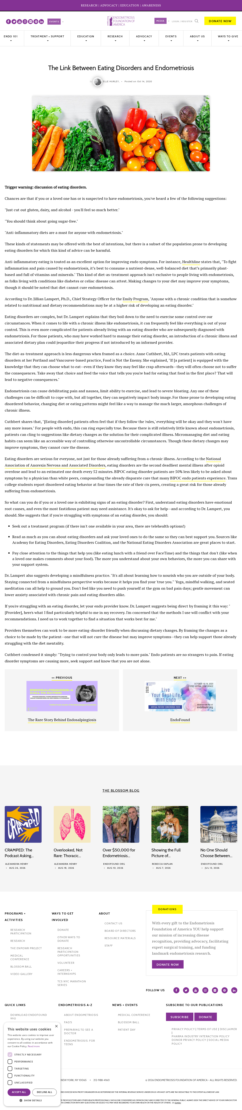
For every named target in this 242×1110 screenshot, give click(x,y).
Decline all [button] (44, 1092)
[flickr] (30, 21)
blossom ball (21, 966)
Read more (34, 1046)
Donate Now (220, 21)
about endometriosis (81, 1015)
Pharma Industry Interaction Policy (201, 1036)
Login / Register (182, 21)
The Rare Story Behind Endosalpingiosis (62, 719)
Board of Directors (120, 931)
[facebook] (8, 21)
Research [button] (115, 36)
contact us (114, 923)
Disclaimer (228, 1029)
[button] (32, 1100)
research (17, 941)
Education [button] (85, 36)
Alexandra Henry (16, 863)
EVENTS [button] (171, 36)
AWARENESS (151, 5)
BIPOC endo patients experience (198, 478)
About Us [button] (197, 36)
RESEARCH (89, 5)
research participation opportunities (68, 952)
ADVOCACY (109, 5)
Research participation (20, 931)
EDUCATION (129, 5)
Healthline (191, 261)
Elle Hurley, (111, 81)
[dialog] (32, 1064)
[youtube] (19, 21)
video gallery (21, 974)
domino (178, 1103)
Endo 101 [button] (10, 36)
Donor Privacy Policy (189, 1040)
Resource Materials (120, 938)
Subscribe (180, 1017)
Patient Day (127, 1029)
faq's (68, 1022)
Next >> (180, 677)
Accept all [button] (19, 1092)
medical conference (19, 957)
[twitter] (14, 21)
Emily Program (135, 298)
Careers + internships (66, 972)
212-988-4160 (101, 1080)
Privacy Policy (183, 1029)
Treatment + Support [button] (47, 36)
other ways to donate (68, 939)
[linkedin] (41, 21)
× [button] (56, 1026)
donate (63, 930)
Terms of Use (207, 1029)
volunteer (65, 963)
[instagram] (24, 21)
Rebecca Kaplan (162, 863)
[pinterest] (35, 21)
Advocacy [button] (144, 36)
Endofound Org (114, 863)
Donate (205, 1017)
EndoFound (180, 719)
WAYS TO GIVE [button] (228, 36)
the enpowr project (26, 948)
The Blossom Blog (121, 791)
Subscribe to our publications (194, 1005)
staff (109, 945)
